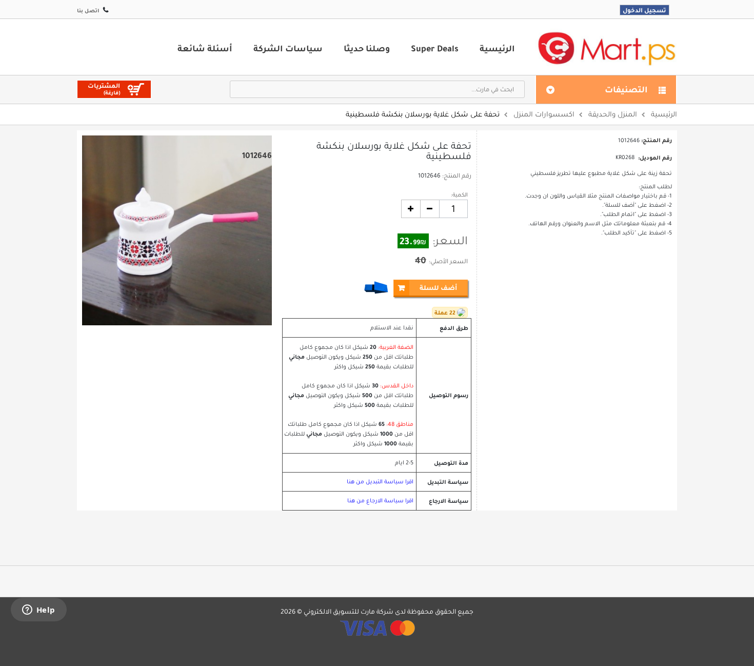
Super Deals (435, 48)
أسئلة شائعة (204, 48)
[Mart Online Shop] (606, 48)
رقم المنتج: (456, 175)
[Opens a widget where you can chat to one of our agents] (38, 610)
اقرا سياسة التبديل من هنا (380, 481)
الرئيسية (497, 48)
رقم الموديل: (655, 157)
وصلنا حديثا (367, 48)
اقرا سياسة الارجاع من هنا (380, 500)
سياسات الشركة (288, 48)
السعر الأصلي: (448, 261)
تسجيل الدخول (644, 10)
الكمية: (459, 194)
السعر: (450, 240)
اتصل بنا (88, 10)
